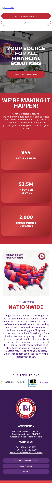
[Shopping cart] (24, 22)
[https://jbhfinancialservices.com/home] (8, 8)
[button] (48, 8)
